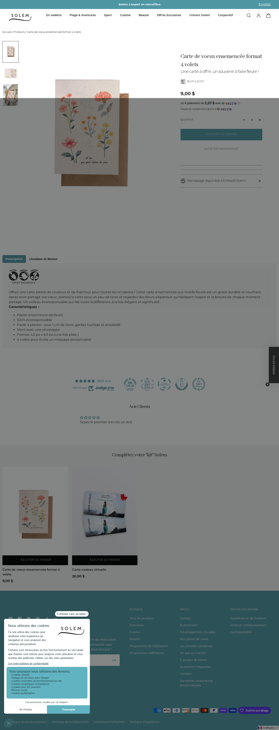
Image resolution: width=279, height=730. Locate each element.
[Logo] (20, 17)
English (265, 4)
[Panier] (268, 15)
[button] (221, 103)
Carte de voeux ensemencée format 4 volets (31, 572)
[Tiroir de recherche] (249, 15)
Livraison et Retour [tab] (43, 259)
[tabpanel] (139, 305)
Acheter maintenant (221, 149)
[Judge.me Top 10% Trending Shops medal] (198, 384)
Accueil (7, 31)
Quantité (187, 119)
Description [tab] (14, 259)
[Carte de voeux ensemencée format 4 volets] (35, 516)
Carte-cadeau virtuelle (89, 569)
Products (19, 31)
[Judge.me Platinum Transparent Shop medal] (164, 384)
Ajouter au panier (104, 560)
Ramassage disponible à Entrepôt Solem (216, 181)
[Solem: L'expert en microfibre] (139, 4)
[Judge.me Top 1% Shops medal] (181, 384)
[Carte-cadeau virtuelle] (105, 516)
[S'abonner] (114, 660)
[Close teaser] (268, 384)
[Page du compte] (258, 15)
